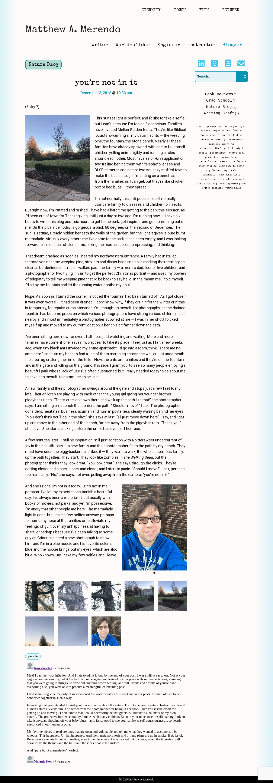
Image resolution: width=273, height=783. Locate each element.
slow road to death (231, 166)
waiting (212, 183)
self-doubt (239, 161)
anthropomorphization (213, 126)
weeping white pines (233, 183)
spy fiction (213, 170)
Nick (231, 148)
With (204, 10)
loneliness (235, 139)
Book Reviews (219, 93)
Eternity (151, 10)
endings (205, 130)
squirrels (230, 170)
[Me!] (106, 631)
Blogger (232, 45)
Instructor (201, 45)
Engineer (168, 45)
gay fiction (235, 135)
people (33, 656)
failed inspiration (212, 135)
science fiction (206, 161)
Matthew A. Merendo (73, 30)
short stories (207, 166)
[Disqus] (106, 714)
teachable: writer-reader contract (221, 179)
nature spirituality (212, 148)
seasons (225, 161)
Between (230, 10)
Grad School (219, 100)
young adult (233, 188)
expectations (221, 130)
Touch (180, 10)
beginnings (236, 126)
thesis (201, 183)
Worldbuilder (132, 45)
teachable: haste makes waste (221, 174)
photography (236, 152)
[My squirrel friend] (72, 596)
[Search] (242, 76)
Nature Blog (43, 64)
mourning (228, 144)
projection (212, 157)
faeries (237, 130)
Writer (99, 45)
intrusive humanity (213, 139)
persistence (218, 152)
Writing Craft (219, 112)
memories (214, 144)
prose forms (229, 157)
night (239, 148)
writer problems (212, 188)
